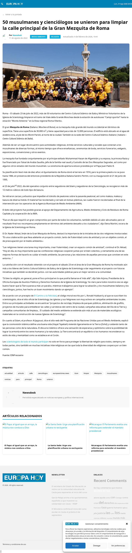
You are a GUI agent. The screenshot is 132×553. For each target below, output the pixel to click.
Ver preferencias (118, 546)
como (108, 498)
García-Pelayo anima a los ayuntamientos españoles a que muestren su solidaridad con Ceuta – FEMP (69, 500)
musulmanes (112, 373)
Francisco (97, 508)
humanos (118, 507)
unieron (50, 379)
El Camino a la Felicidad (45, 295)
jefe (95, 513)
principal (28, 379)
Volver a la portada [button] (12, 14)
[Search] (2, 4)
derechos (109, 502)
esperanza (121, 503)
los (117, 512)
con (113, 497)
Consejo (119, 498)
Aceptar (75, 546)
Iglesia (125, 508)
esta (126, 503)
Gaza (103, 507)
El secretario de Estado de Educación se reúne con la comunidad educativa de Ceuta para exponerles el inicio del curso (69, 489)
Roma (39, 379)
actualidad (9, 373)
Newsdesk (17, 35)
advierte (96, 498)
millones (103, 518)
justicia (101, 513)
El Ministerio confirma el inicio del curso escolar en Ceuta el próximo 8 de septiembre (69, 512)
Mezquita (98, 373)
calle (31, 373)
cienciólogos (43, 373)
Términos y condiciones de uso (14, 544)
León (112, 513)
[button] (127, 524)
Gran (76, 373)
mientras (97, 518)
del (101, 502)
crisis (96, 503)
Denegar (96, 546)
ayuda (102, 497)
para (17, 379)
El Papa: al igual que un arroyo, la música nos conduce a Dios (21, 446)
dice (116, 503)
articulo (21, 373)
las (108, 512)
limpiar (86, 373)
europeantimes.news (61, 373)
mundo (116, 517)
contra (125, 497)
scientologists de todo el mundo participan (27, 341)
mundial (109, 518)
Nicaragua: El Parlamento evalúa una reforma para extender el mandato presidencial (109, 448)
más (122, 517)
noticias (8, 379)
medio (123, 513)
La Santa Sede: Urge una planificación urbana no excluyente (65, 446)
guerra (110, 507)
